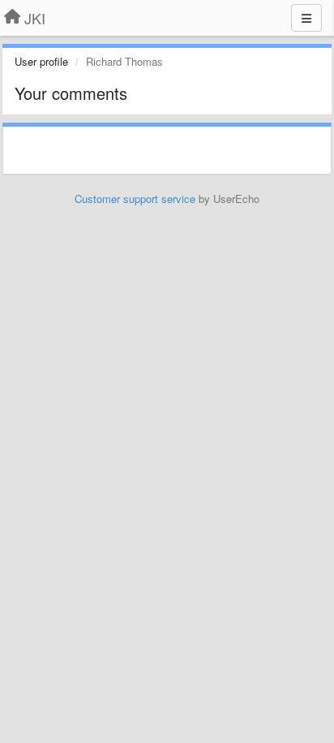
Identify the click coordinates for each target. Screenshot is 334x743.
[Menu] (306, 18)
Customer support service (135, 198)
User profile (41, 61)
